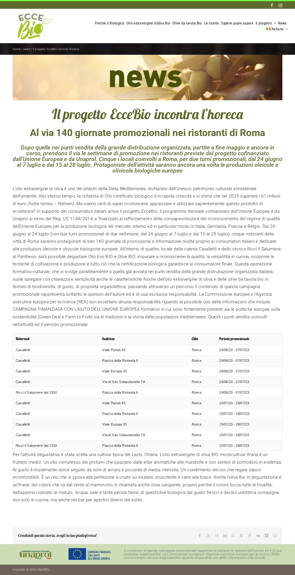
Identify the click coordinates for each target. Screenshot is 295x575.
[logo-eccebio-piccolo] (33, 11)
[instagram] (280, 5)
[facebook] (272, 5)
